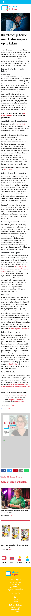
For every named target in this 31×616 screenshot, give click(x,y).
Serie (15, 596)
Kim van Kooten (21, 124)
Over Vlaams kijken (15, 582)
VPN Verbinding (12, 364)
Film (15, 598)
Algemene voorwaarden (15, 590)
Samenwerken (15, 584)
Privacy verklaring (15, 588)
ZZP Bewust (15, 611)
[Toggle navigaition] (3, 1)
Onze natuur (7, 170)
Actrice (15, 601)
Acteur (15, 600)
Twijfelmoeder (15, 610)
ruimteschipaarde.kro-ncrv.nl (19, 329)
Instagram (11, 400)
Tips (12, 405)
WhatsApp (18, 400)
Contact (15, 586)
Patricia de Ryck (15, 608)
